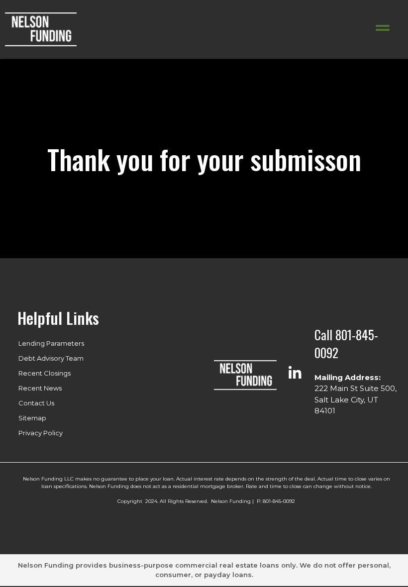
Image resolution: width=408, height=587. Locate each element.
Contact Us (36, 403)
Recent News (40, 388)
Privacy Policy (40, 433)
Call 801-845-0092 (346, 343)
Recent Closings (44, 373)
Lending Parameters (51, 343)
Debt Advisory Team (51, 358)
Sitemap (32, 418)
